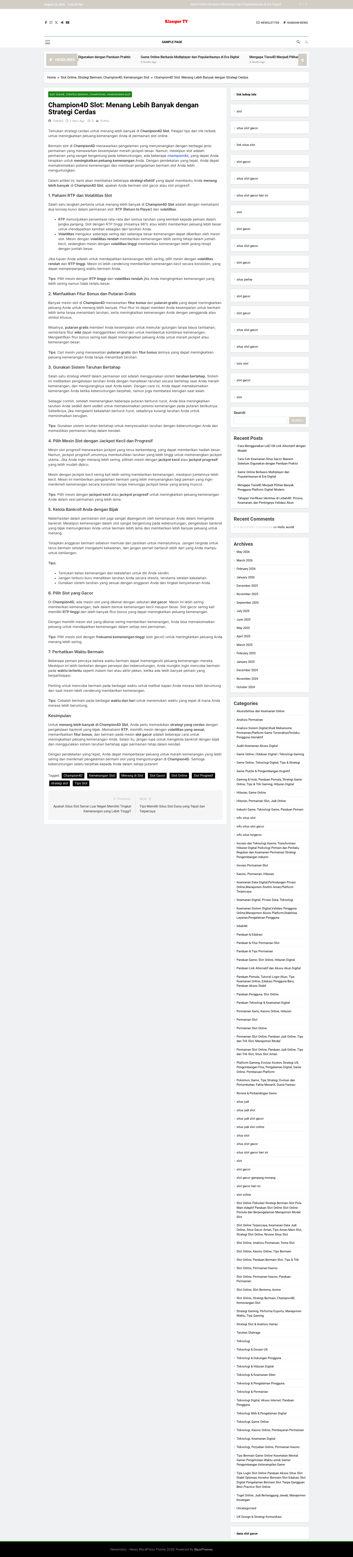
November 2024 (247, 679)
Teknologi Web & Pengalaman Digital (262, 1413)
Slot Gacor (157, 775)
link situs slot (246, 145)
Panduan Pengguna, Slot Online (258, 994)
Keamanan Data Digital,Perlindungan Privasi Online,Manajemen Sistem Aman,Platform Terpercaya (266, 887)
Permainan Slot (247, 1019)
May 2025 (243, 628)
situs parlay (244, 279)
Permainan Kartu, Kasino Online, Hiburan (264, 1011)
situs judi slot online (250, 1127)
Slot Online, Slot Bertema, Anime (259, 1290)
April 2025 (243, 636)
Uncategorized (246, 1508)
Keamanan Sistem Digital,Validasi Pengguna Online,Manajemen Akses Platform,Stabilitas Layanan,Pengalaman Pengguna (267, 913)
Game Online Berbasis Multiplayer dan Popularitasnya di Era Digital (145, 57)
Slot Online (179, 775)
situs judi (243, 1101)
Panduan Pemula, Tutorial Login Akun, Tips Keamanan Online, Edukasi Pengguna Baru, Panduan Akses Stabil (266, 981)
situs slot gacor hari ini (252, 195)
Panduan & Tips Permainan (255, 951)
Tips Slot (81, 783)
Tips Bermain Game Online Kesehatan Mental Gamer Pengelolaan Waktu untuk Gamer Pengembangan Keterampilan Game (267, 1460)
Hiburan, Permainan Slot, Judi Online (261, 801)
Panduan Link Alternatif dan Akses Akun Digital (269, 968)
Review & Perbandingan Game (257, 1093)
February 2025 (246, 653)
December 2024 (247, 670)
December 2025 (247, 586)
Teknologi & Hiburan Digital (255, 1366)
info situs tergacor (249, 835)
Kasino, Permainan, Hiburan (255, 874)
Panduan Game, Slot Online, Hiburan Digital (266, 960)
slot (239, 111)
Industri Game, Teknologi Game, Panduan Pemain (270, 809)
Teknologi (243, 1341)
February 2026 (246, 569)
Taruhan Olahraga (248, 1332)
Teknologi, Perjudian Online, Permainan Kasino (268, 1447)
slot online (244, 1195)
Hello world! (286, 527)
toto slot (242, 363)
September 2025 (248, 602)
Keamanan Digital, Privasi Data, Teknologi (265, 900)
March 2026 (244, 560)
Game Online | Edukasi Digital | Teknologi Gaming (270, 754)
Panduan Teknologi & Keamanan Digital (263, 1003)
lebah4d (242, 926)
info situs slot (246, 818)
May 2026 (243, 552)
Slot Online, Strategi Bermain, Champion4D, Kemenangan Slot (90, 94)
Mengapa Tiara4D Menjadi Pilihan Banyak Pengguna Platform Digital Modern (229, 4)
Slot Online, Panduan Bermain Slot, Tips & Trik (268, 1260)
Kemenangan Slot (102, 775)
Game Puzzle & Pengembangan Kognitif (263, 771)
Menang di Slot (132, 775)
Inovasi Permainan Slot (252, 865)
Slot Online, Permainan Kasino (257, 1268)
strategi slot (59, 783)
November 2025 (247, 594)
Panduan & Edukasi (250, 934)
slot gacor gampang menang (256, 1178)
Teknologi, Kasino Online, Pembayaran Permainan (270, 1430)
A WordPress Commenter (255, 527)
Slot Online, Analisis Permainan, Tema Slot (266, 1243)
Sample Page (172, 42)
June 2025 (243, 619)
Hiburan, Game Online (251, 792)
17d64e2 (58, 121)
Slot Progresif (203, 775)
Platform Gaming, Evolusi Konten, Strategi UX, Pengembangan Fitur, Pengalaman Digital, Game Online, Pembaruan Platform (269, 1067)
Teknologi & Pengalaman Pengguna (260, 1383)
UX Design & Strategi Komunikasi (259, 1517)
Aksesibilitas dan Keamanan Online (261, 711)
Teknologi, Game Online (253, 1422)
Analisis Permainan (250, 720)
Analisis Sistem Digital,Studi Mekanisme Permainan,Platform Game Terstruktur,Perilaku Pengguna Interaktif (268, 732)
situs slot (243, 1135)
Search (239, 412)
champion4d (178, 156)
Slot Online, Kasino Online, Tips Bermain (264, 1251)
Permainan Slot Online (252, 1028)
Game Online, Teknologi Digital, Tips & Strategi (268, 762)
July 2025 (243, 611)
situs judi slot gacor (250, 1118)
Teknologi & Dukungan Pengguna (259, 1358)
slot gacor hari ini (248, 1186)
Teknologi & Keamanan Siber (256, 1375)
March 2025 (244, 645)
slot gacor (243, 162)
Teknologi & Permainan (252, 1392)
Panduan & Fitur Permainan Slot (258, 943)
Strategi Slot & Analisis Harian (257, 1324)
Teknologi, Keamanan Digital (256, 1439)
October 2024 (246, 687)
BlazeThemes (203, 1549)
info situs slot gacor (250, 826)
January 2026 (246, 577)
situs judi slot (246, 1110)
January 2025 (246, 662)
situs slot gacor (247, 128)
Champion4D (73, 775)
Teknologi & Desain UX (252, 1349)
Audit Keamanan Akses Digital (257, 746)
